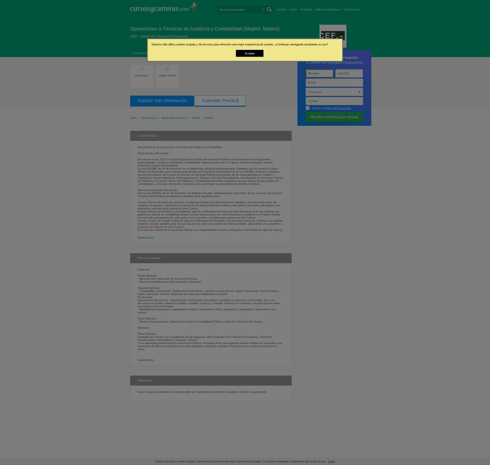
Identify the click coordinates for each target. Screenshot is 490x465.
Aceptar (250, 53)
